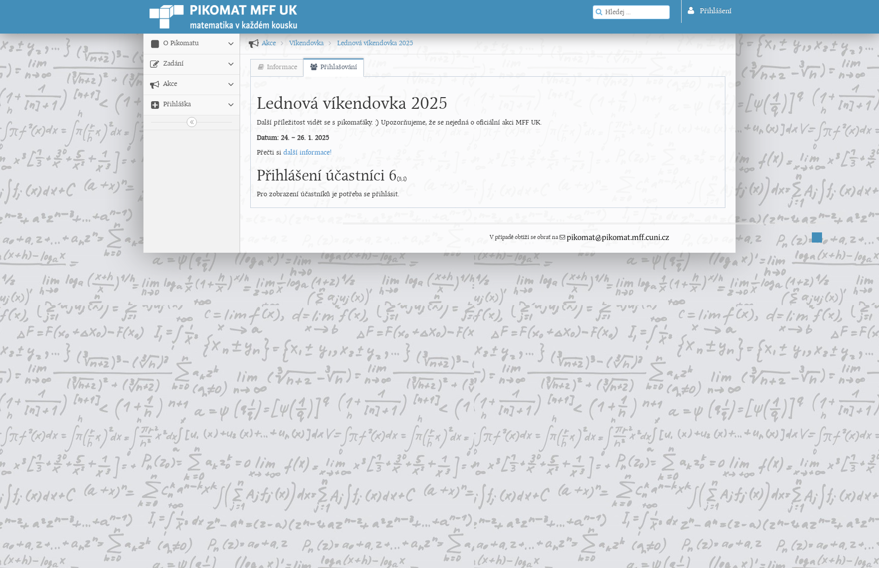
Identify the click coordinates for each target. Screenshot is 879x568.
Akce (269, 43)
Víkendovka (306, 43)
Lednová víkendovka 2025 (375, 43)
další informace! (307, 152)
